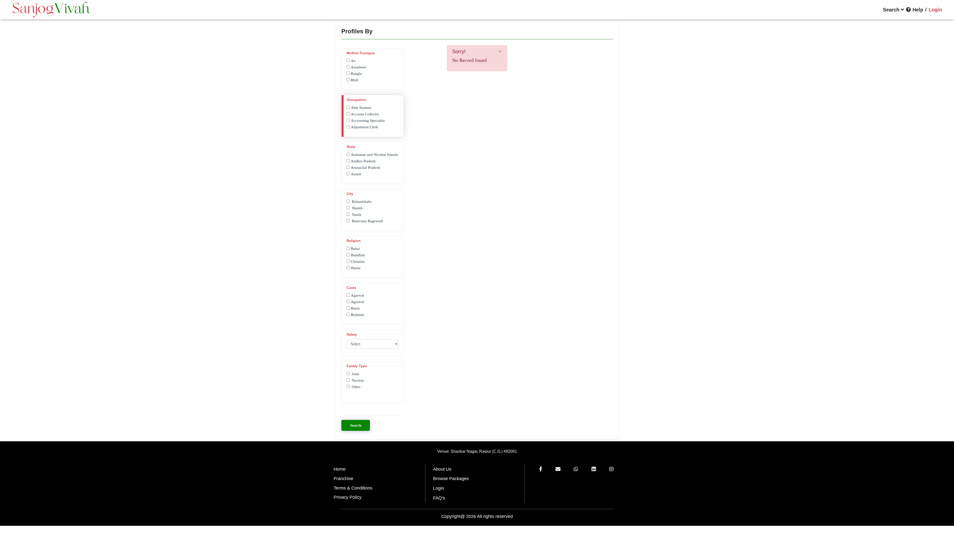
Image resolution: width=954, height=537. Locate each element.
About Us (442, 469)
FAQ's (439, 497)
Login (438, 488)
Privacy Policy (347, 497)
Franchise (343, 478)
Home (340, 469)
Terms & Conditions (353, 488)
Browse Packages (451, 478)
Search (355, 425)
